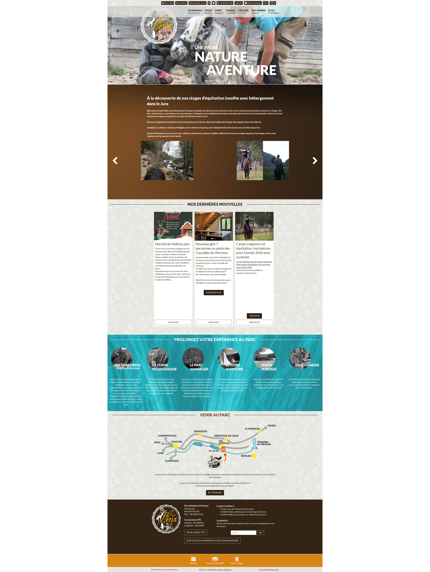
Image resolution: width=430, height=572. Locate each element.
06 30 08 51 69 (226, 3)
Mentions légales (273, 570)
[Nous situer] (209, 3)
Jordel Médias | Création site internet (219, 570)
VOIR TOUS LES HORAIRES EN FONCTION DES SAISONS (212, 540)
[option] (167, 169)
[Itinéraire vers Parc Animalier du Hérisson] (215, 446)
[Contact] (213, 3)
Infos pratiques (254, 3)
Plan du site (262, 570)
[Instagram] (274, 3)
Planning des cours (197, 3)
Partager (173, 322)
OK (260, 532)
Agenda (238, 3)
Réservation (181, 3)
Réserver (254, 316)
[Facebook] (271, 3)
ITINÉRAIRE (216, 492)
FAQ (266, 3)
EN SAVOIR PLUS (213, 292)
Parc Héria (168, 3)
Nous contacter (196, 532)
